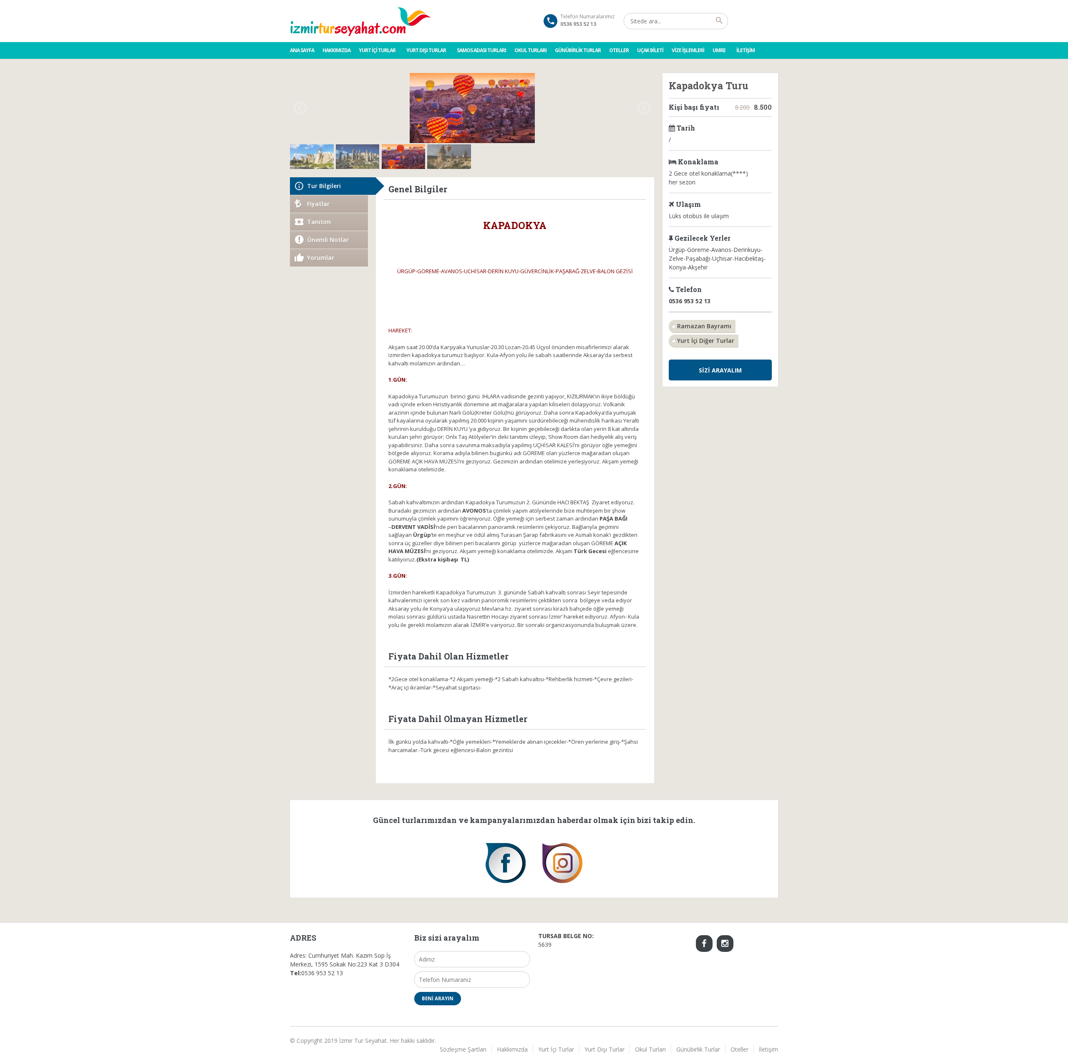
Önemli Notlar (328, 240)
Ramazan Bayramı (704, 326)
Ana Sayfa (302, 50)
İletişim (745, 50)
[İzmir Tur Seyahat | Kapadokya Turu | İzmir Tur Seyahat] (361, 21)
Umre (719, 50)
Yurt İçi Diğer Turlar (705, 341)
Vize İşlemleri (688, 50)
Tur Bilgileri (324, 186)
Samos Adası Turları (481, 50)
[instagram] (725, 943)
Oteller (619, 50)
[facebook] (704, 943)
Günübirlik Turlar (578, 50)
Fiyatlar (318, 204)
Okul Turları (530, 50)
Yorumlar (320, 258)
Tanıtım (319, 222)
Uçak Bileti (650, 50)
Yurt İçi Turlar (377, 50)
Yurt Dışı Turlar (426, 50)
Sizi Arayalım (720, 370)
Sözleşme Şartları (463, 1049)
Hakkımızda (336, 50)
